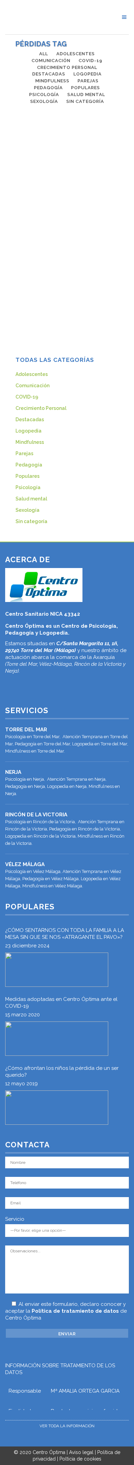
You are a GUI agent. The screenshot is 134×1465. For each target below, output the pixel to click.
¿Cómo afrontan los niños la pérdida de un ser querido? (62, 1071)
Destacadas (29, 419)
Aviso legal (81, 1452)
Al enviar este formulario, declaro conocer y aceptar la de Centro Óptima (66, 1311)
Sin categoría (31, 521)
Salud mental (31, 498)
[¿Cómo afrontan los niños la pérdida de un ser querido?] (56, 1107)
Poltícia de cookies (80, 1459)
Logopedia (28, 431)
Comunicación (32, 385)
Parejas (24, 453)
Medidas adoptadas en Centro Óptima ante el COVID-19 (61, 1002)
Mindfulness (29, 442)
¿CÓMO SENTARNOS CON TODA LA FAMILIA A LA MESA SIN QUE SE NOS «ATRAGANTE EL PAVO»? (64, 933)
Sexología (27, 510)
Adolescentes (31, 374)
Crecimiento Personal (40, 408)
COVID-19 (26, 397)
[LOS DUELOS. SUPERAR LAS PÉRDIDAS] (67, 187)
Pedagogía (28, 465)
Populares (27, 476)
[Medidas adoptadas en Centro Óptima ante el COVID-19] (56, 1038)
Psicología (28, 487)
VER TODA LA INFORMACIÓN (67, 1425)
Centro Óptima (49, 1452)
